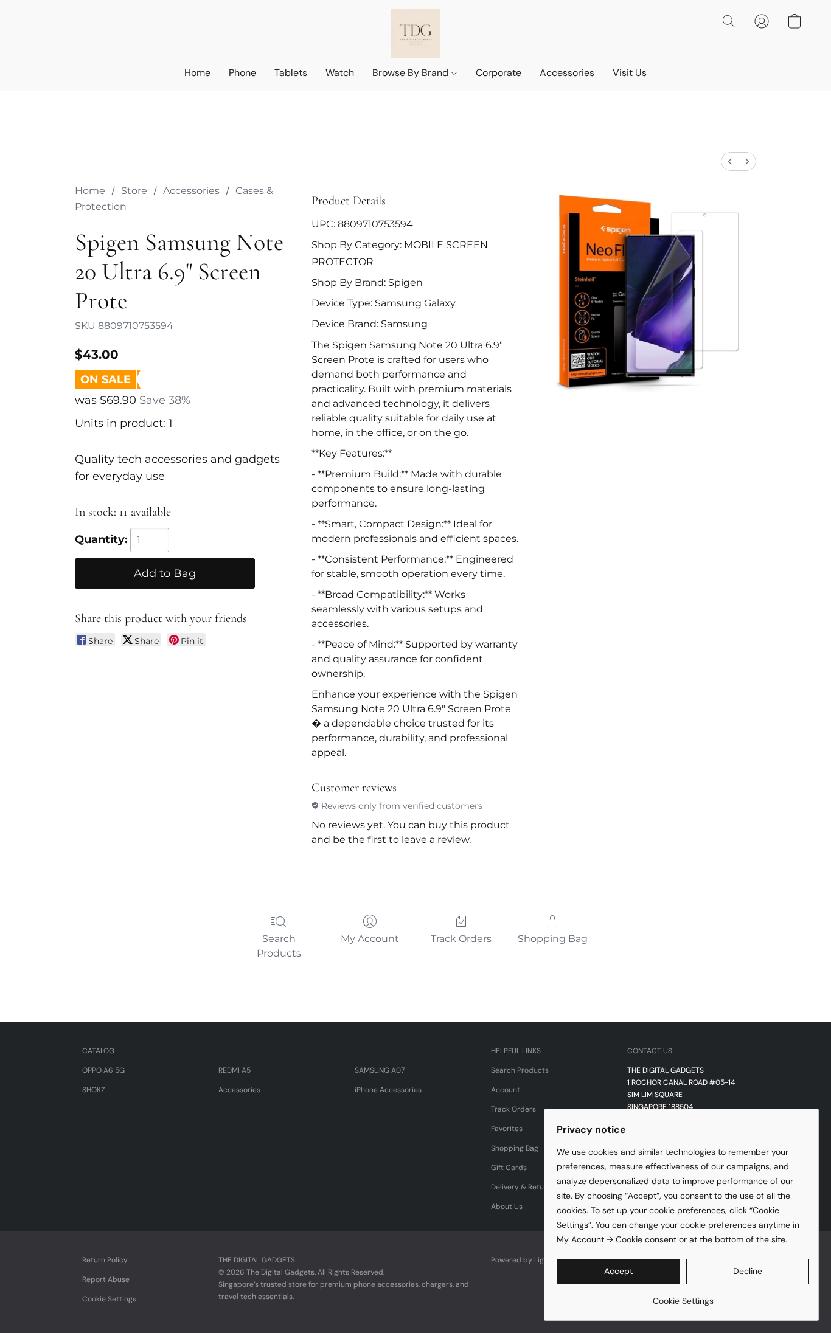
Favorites (507, 1129)
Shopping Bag (553, 938)
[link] (683, 1296)
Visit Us (630, 72)
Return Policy (105, 1260)
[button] (415, 33)
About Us (507, 1206)
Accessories (567, 72)
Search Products (279, 946)
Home (197, 72)
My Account (370, 938)
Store (134, 190)
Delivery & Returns (523, 1187)
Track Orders (461, 938)
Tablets (290, 72)
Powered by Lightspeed (532, 1260)
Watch (339, 72)
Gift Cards (509, 1167)
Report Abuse (106, 1279)
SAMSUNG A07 (380, 1070)
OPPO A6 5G (103, 1070)
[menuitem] (730, 161)
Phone (242, 72)
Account (505, 1090)
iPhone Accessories (388, 1090)
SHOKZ (93, 1090)
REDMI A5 (234, 1070)
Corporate (498, 72)
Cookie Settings (109, 1299)
